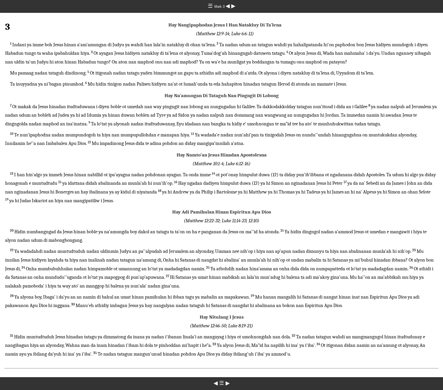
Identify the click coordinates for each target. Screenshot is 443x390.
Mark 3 (220, 6)
